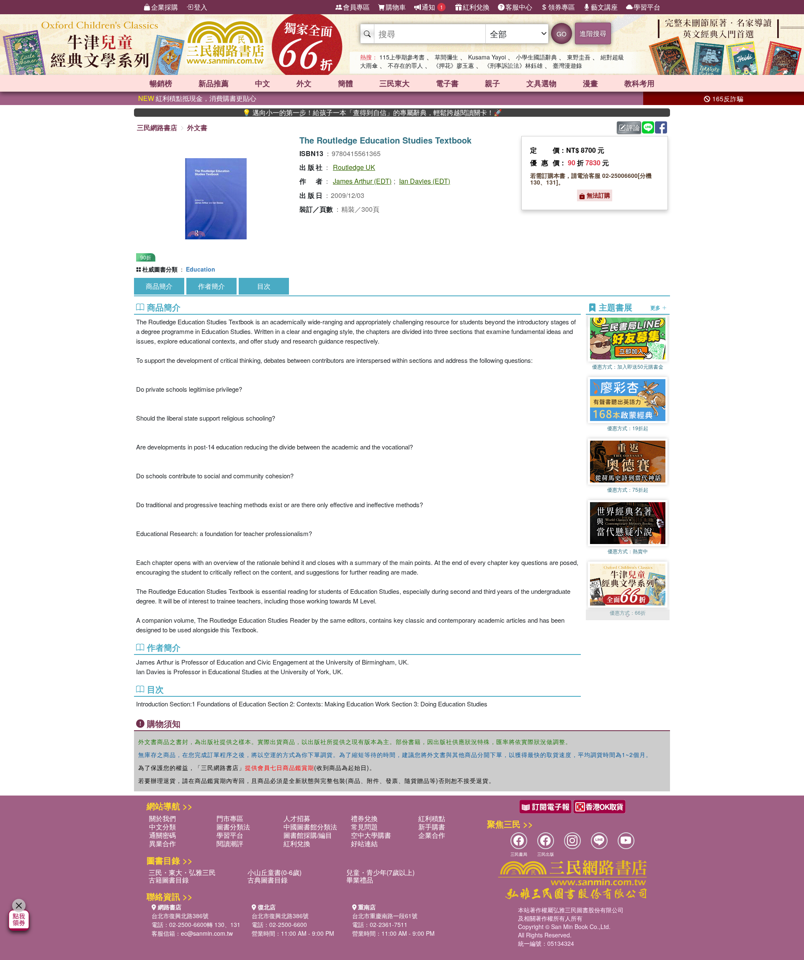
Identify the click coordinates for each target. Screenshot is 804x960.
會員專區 (356, 7)
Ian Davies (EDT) (424, 181)
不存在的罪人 (405, 65)
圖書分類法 (233, 827)
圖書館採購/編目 (307, 835)
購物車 (396, 7)
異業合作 (162, 843)
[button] (628, 616)
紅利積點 (431, 818)
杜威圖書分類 (160, 269)
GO (562, 33)
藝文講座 (604, 7)
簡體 (345, 83)
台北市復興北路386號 (180, 915)
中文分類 (162, 827)
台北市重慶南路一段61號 (384, 915)
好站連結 (364, 843)
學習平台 (647, 7)
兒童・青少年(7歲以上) (380, 872)
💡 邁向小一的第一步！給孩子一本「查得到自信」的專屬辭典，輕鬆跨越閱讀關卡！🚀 (341, 112)
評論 (633, 127)
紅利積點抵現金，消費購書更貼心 (197, 98)
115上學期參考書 (402, 57)
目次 (264, 286)
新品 (213, 83)
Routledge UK (354, 167)
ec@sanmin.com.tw (207, 933)
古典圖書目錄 (267, 880)
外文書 (197, 127)
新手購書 (431, 827)
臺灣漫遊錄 (567, 65)
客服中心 (518, 7)
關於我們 (162, 818)
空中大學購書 (371, 835)
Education (200, 269)
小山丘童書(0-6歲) (274, 872)
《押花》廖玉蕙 (453, 65)
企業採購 (164, 7)
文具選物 (541, 83)
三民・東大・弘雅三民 (182, 872)
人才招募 (296, 818)
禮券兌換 (364, 818)
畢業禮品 (359, 880)
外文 (304, 83)
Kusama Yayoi (487, 57)
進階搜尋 (593, 33)
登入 (200, 7)
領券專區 (561, 7)
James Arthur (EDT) (362, 181)
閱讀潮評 (229, 843)
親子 (492, 83)
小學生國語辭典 (536, 57)
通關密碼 (162, 835)
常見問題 (364, 827)
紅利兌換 (476, 7)
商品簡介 (159, 286)
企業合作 (431, 835)
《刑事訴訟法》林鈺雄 (513, 65)
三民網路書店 (157, 127)
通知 (432, 7)
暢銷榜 (160, 83)
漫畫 (590, 83)
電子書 (447, 83)
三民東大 (394, 83)
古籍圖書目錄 (169, 880)
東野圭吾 (578, 57)
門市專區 (229, 818)
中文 (262, 83)
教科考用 (639, 83)
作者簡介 (211, 286)
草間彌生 (446, 57)
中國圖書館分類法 (310, 827)
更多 (656, 307)
